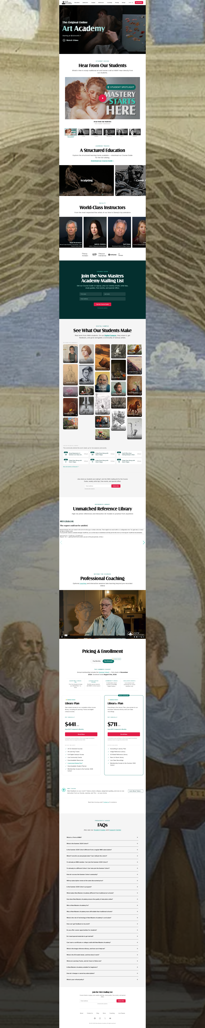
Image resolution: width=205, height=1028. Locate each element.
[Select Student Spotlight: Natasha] (109, 132)
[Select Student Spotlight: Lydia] (83, 132)
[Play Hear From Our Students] (102, 98)
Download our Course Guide (102, 161)
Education (76, 2)
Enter (130, 2)
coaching (83, 583)
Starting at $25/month (70, 36)
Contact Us (90, 1013)
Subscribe (116, 486)
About (81, 1013)
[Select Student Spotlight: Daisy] (122, 132)
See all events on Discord (70, 466)
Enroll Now (139, 2)
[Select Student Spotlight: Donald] (135, 132)
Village (123, 2)
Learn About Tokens (135, 791)
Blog (98, 1013)
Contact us (106, 802)
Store (104, 1013)
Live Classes (121, 1013)
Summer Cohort (104, 672)
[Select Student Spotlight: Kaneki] (96, 132)
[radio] (96, 661)
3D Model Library (67, 521)
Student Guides (99, 830)
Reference (101, 2)
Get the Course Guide (102, 304)
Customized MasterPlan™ (75, 763)
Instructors (85, 2)
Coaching (109, 2)
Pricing (117, 2)
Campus (93, 2)
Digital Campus (110, 335)
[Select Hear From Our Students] (71, 132)
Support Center (115, 830)
